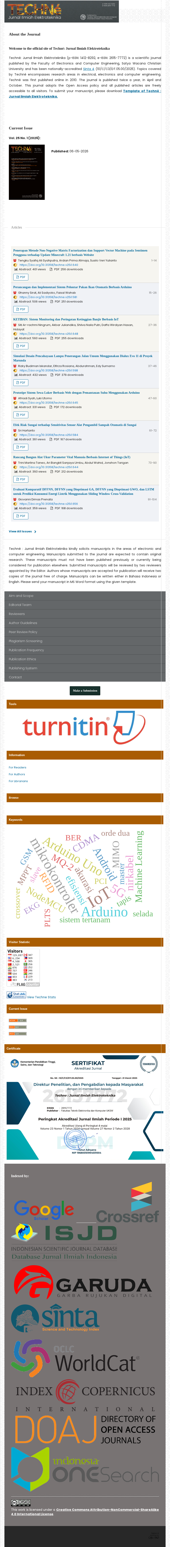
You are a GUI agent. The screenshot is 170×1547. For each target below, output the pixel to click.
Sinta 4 (89, 69)
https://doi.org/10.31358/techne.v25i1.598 (49, 370)
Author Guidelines (23, 623)
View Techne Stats (41, 997)
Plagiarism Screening (25, 641)
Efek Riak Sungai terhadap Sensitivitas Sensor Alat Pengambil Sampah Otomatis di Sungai (74, 425)
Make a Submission (85, 690)
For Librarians (18, 781)
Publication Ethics (22, 659)
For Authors (17, 774)
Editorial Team (20, 605)
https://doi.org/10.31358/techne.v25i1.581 (48, 297)
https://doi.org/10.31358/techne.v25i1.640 (49, 265)
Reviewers (17, 614)
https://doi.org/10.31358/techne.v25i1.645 (49, 403)
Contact (15, 677)
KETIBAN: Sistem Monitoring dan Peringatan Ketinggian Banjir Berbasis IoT (66, 319)
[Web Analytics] (16, 997)
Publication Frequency (26, 650)
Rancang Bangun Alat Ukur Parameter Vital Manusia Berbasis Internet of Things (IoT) (71, 457)
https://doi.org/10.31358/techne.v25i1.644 (49, 467)
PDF (22, 277)
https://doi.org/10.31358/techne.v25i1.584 (49, 435)
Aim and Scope (21, 596)
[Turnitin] (85, 744)
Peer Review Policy (23, 632)
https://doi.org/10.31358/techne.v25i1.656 (49, 504)
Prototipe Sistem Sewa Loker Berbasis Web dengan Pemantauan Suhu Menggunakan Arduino (76, 392)
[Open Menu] (161, 4)
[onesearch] (85, 1490)
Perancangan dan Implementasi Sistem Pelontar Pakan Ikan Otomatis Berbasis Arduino (72, 287)
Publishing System (23, 668)
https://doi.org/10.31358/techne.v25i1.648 (49, 334)
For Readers (17, 767)
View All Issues (20, 531)
